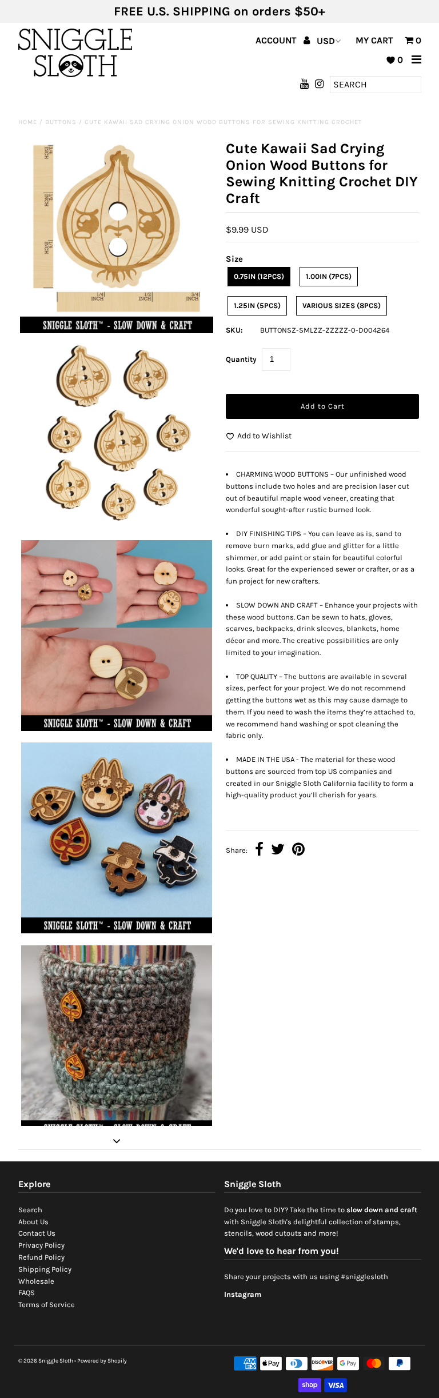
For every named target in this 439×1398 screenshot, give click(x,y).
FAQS (26, 1292)
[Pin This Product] (298, 851)
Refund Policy (41, 1257)
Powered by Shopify (102, 1360)
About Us (33, 1221)
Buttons (61, 122)
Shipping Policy (44, 1269)
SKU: (234, 330)
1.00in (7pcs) (329, 276)
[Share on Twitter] (278, 851)
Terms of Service (46, 1304)
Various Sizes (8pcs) (341, 305)
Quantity (241, 359)
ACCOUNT (277, 40)
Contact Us (36, 1233)
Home (27, 122)
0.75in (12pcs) (259, 276)
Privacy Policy (41, 1245)
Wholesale (36, 1281)
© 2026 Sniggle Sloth (45, 1360)
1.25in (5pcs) (257, 305)
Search (30, 1209)
